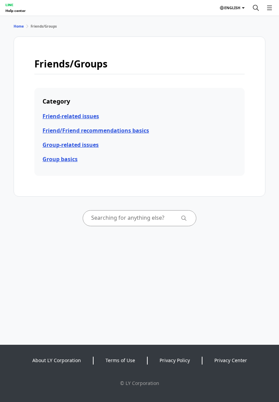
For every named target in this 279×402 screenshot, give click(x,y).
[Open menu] (269, 8)
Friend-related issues (71, 116)
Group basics (60, 159)
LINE (9, 4)
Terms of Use (120, 360)
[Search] (256, 8)
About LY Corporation (56, 360)
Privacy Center (230, 360)
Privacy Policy (175, 360)
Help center (15, 10)
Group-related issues (71, 145)
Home (19, 26)
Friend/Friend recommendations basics (96, 130)
